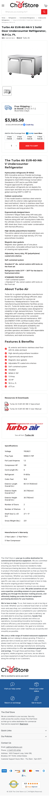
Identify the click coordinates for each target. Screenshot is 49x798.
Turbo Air (29, 435)
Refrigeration (12, 18)
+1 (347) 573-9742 (14, 750)
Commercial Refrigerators (27, 18)
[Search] (44, 11)
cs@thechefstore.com (14, 747)
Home (3, 18)
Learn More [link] (38, 133)
